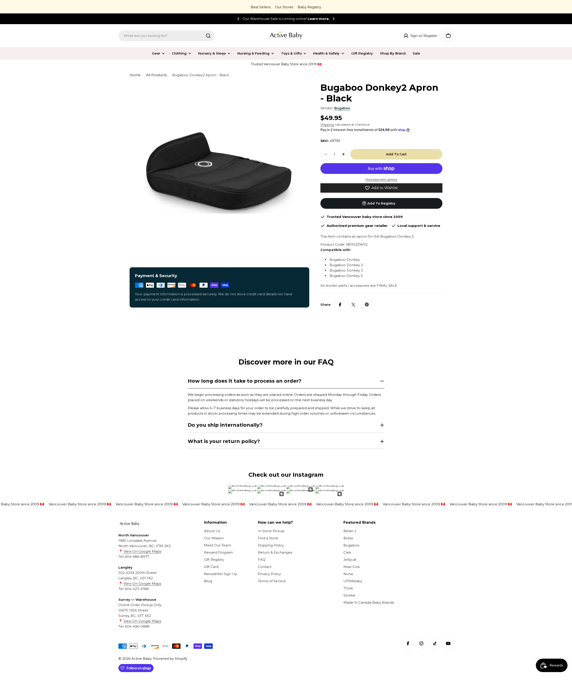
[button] (238, 18)
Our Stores (284, 7)
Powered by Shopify (170, 658)
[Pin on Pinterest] (367, 304)
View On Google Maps (142, 551)
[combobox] (166, 35)
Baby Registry (309, 7)
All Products (156, 75)
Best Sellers (261, 7)
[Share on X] (353, 304)
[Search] (208, 35)
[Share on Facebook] (340, 304)
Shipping (327, 124)
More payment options (381, 179)
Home (135, 75)
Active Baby (141, 658)
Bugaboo (342, 108)
